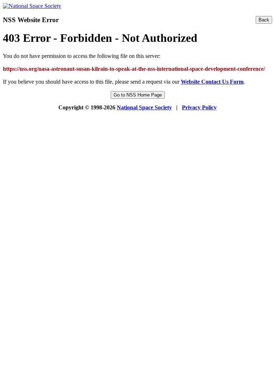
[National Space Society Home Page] (32, 6)
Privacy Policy (199, 107)
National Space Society (144, 107)
